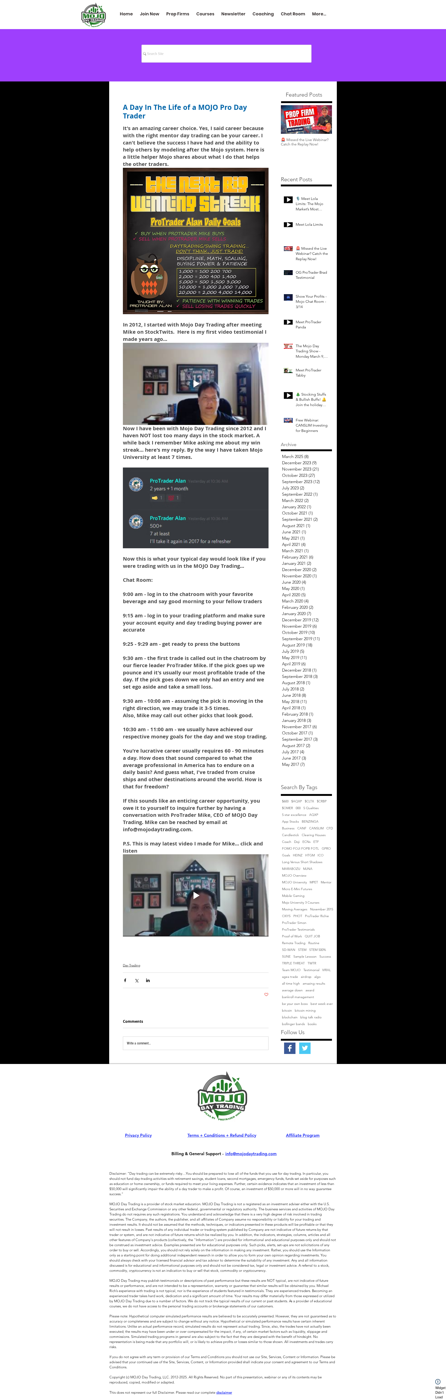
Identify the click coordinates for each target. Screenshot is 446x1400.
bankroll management (298, 997)
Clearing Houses (314, 835)
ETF (316, 842)
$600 (285, 801)
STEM (302, 950)
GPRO (326, 849)
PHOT (297, 916)
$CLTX (309, 801)
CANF (301, 828)
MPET (314, 882)
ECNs (306, 842)
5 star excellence (294, 815)
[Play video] (196, 384)
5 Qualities (311, 808)
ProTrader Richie (317, 916)
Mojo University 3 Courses (300, 903)
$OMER (287, 808)
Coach (286, 842)
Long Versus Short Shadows (302, 862)
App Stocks (290, 822)
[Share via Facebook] (125, 980)
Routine (313, 943)
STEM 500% (317, 950)
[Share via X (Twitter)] (136, 980)
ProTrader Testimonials (298, 930)
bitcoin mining (305, 1011)
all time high (291, 984)
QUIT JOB (312, 936)
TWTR (312, 963)
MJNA (307, 869)
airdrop (306, 977)
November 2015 (321, 909)
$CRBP (322, 801)
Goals (286, 855)
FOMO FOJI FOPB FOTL (300, 849)
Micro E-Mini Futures (297, 889)
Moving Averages (294, 909)
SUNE (286, 957)
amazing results (314, 984)
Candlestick (290, 835)
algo (317, 977)
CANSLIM (316, 828)
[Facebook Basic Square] (289, 1048)
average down (292, 990)
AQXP (313, 815)
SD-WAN (288, 950)
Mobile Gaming (293, 896)
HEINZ (297, 855)
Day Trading (131, 965)
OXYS (286, 916)
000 (298, 808)
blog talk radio (310, 1017)
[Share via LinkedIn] (148, 980)
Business (288, 828)
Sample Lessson (305, 957)
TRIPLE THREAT (293, 963)
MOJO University (294, 882)
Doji (297, 842)
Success (325, 957)
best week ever (322, 1004)
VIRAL (326, 970)
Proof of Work (292, 936)
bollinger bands (293, 1024)
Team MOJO (291, 970)
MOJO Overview (294, 876)
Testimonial (311, 970)
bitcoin (287, 1011)
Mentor (326, 882)
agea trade (290, 977)
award (309, 990)
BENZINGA (310, 822)
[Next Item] (324, 119)
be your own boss (295, 1004)
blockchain (290, 1017)
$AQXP (296, 801)
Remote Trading (293, 943)
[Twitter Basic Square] (305, 1048)
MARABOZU (291, 869)
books (312, 1024)
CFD (329, 828)
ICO (321, 855)
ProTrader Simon (294, 923)
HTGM (310, 855)
